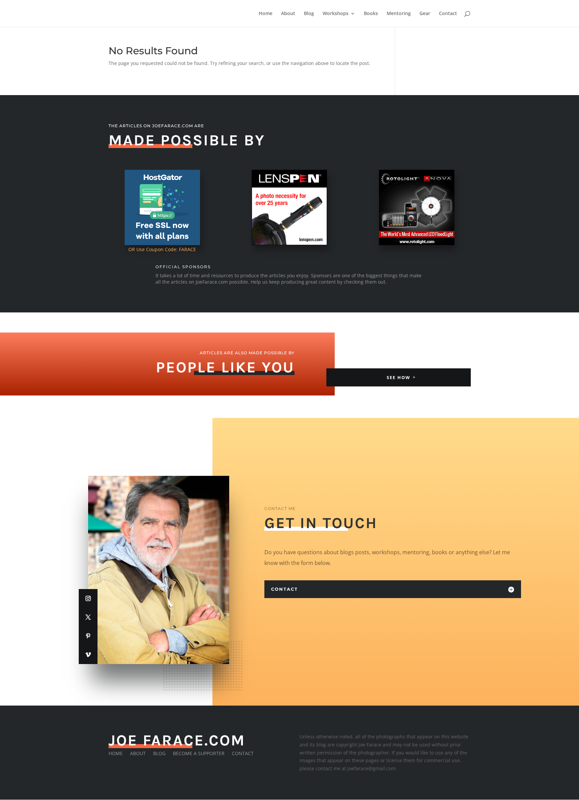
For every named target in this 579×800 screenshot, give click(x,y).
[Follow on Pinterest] (88, 636)
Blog (309, 13)
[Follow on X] (88, 617)
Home (265, 13)
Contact (448, 13)
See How (398, 377)
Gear (425, 13)
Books (371, 13)
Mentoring (399, 13)
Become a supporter (198, 753)
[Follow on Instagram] (88, 598)
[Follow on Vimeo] (88, 654)
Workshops (335, 13)
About (288, 13)
